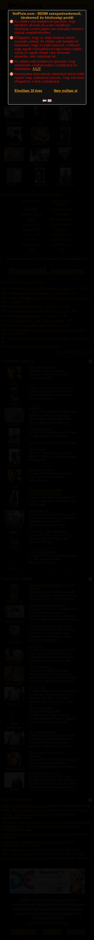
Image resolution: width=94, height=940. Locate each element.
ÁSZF (37, 69)
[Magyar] (45, 100)
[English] (50, 100)
